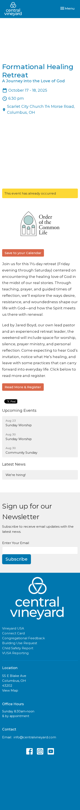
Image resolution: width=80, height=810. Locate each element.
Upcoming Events (19, 410)
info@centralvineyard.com (35, 737)
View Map (10, 690)
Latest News (14, 464)
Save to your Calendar (23, 253)
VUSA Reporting (15, 653)
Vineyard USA (13, 628)
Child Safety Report (17, 648)
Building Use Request (19, 643)
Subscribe (17, 559)
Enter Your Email (15, 543)
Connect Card (13, 633)
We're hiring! (16, 475)
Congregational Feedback (23, 638)
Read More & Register (23, 387)
